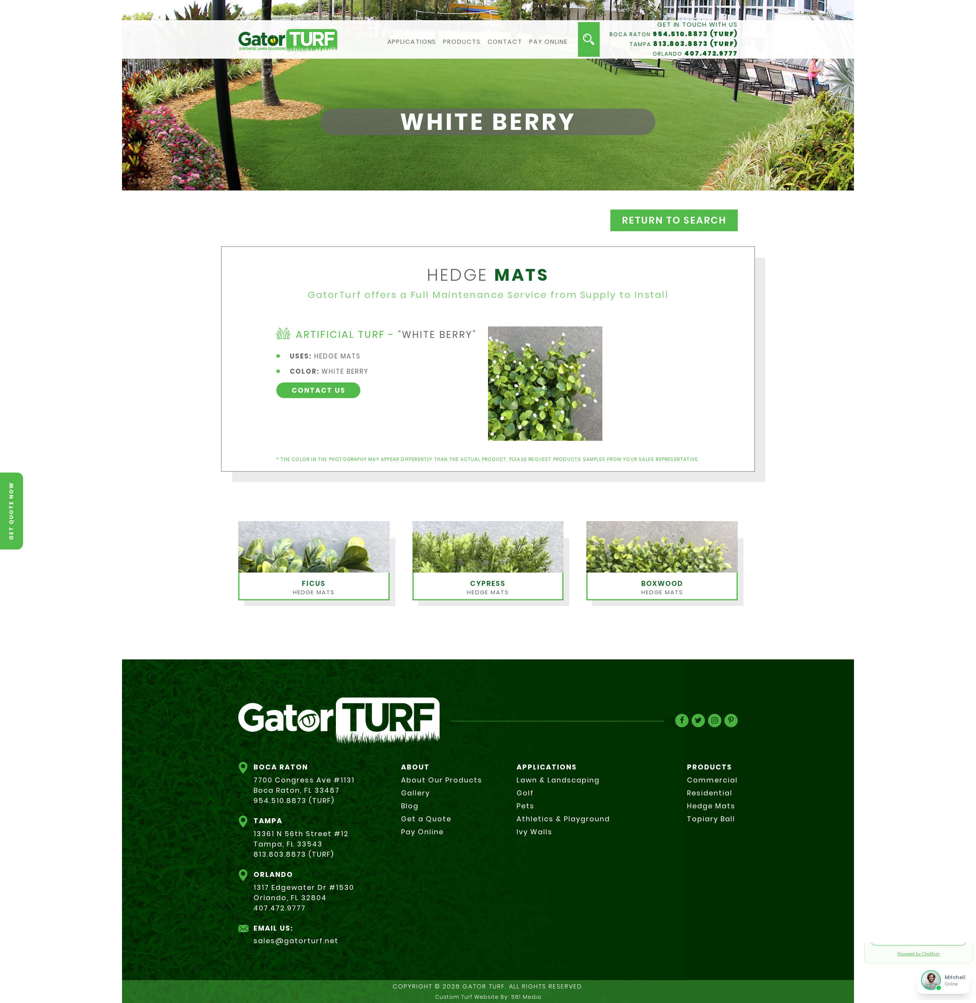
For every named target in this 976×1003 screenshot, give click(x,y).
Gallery (415, 793)
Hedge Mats (711, 806)
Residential (709, 793)
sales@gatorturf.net (296, 940)
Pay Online (548, 42)
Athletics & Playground (563, 819)
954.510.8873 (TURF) (695, 33)
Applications (412, 42)
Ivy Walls (534, 832)
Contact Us (318, 390)
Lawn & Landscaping (558, 780)
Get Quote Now (11, 511)
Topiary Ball (711, 819)
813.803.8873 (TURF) (695, 43)
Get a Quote (426, 819)
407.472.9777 (711, 53)
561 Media (526, 997)
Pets (526, 806)
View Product (315, 591)
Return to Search (674, 220)
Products (461, 42)
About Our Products (441, 780)
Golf (525, 793)
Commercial (712, 780)
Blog (410, 806)
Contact (505, 42)
